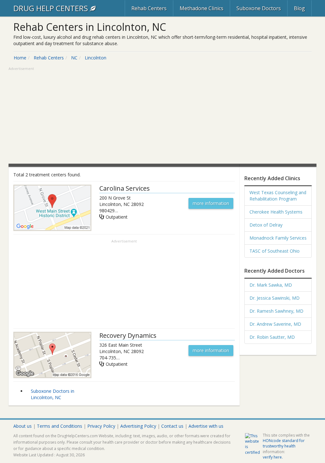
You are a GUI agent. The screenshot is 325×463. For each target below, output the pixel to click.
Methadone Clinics (201, 8)
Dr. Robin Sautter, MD (272, 337)
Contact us (172, 426)
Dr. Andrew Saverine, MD (275, 324)
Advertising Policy (138, 426)
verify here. (273, 457)
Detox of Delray (265, 225)
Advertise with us (206, 426)
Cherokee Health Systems (275, 212)
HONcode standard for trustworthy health (284, 443)
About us (22, 426)
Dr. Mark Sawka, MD (270, 285)
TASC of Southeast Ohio (274, 251)
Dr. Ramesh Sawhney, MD (276, 311)
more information (211, 203)
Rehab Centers (149, 8)
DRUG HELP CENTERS (51, 8)
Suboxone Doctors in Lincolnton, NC (52, 394)
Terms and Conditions (59, 426)
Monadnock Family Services (278, 238)
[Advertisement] (162, 115)
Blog (299, 8)
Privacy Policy (101, 426)
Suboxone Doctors (258, 8)
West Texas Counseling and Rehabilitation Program (277, 195)
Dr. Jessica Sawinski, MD (274, 298)
